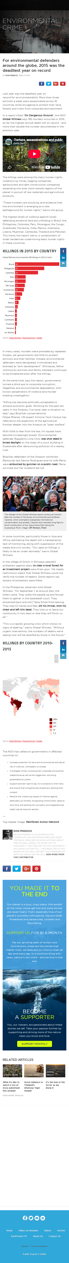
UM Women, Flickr (38, 528)
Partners (25, 1246)
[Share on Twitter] (48, 83)
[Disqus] (34, 1159)
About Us (38, 1236)
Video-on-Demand (28, 1230)
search (65, 5)
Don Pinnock (11, 75)
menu (4, 5)
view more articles (13, 1095)
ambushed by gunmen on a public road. (33, 464)
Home (9, 1230)
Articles (61, 1230)
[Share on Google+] (55, 83)
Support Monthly (35, 1043)
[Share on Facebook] (41, 83)
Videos (47, 1230)
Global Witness (12, 119)
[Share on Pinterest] (62, 83)
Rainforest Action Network (42, 821)
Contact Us (55, 1236)
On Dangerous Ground (39, 115)
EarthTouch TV (19, 1236)
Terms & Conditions (39, 1246)
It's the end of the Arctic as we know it (55, 1085)
